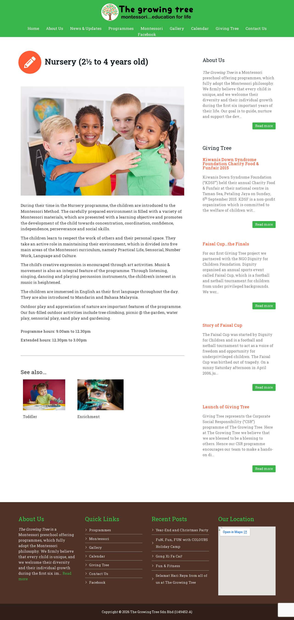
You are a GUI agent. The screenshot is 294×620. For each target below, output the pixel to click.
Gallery (177, 28)
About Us (54, 28)
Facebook (147, 34)
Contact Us (256, 28)
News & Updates (86, 28)
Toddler (30, 416)
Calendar (200, 28)
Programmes (121, 28)
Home (33, 28)
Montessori (152, 28)
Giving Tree (227, 28)
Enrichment (88, 416)
